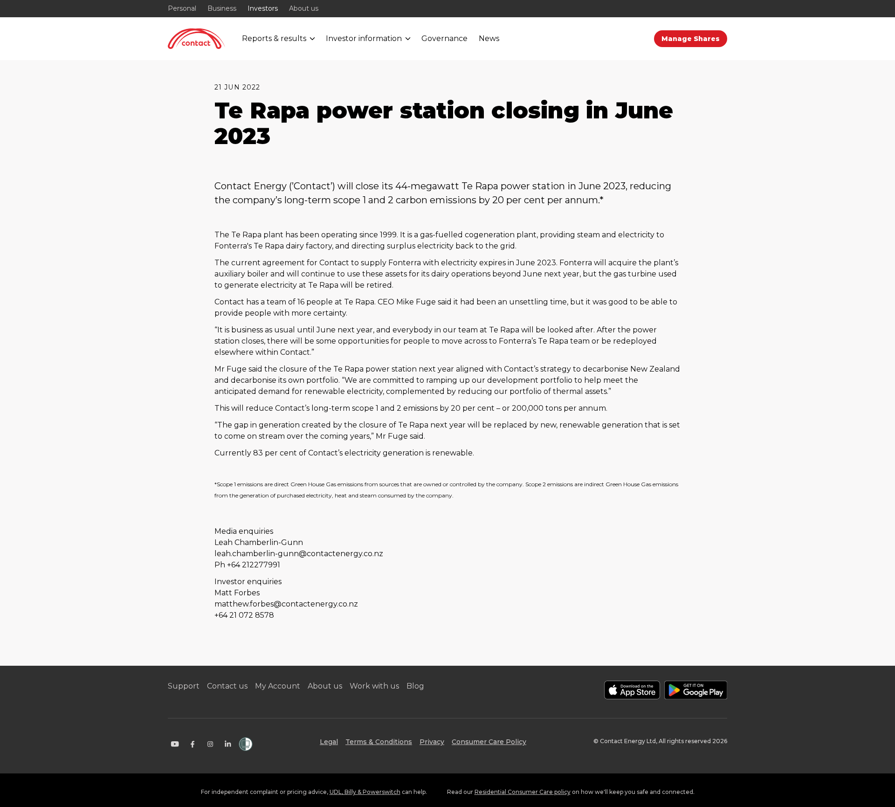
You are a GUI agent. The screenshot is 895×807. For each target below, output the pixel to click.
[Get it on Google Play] (696, 690)
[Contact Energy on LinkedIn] (228, 744)
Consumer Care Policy (489, 742)
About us (303, 8)
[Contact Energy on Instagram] (210, 744)
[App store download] (632, 690)
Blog (415, 686)
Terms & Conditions (378, 742)
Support (184, 686)
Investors (263, 8)
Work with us (374, 686)
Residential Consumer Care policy (523, 791)
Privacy (432, 742)
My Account (277, 686)
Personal (182, 8)
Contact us (227, 686)
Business (221, 8)
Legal (329, 742)
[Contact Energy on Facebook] (193, 744)
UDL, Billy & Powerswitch (365, 791)
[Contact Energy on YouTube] (175, 744)
